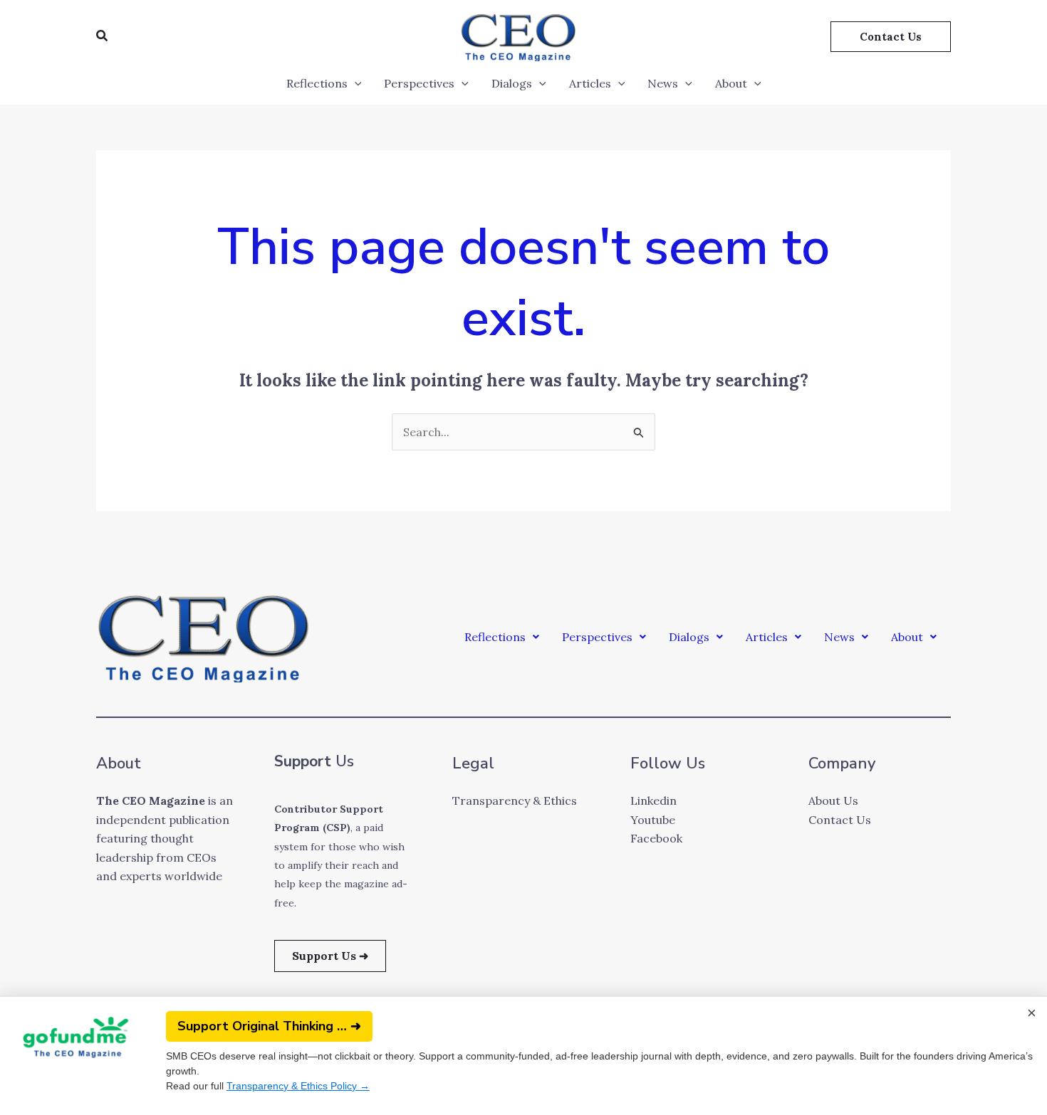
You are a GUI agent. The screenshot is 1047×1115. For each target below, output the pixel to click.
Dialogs (511, 83)
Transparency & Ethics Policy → (298, 1086)
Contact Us (839, 820)
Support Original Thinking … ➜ (269, 1026)
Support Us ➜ (330, 955)
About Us (833, 800)
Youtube (652, 820)
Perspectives (419, 83)
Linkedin (653, 800)
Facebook (656, 838)
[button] (102, 36)
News (662, 83)
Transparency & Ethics (514, 800)
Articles (590, 83)
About (731, 83)
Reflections (317, 83)
